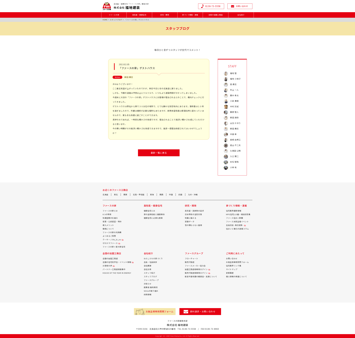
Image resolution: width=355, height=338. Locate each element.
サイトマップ (231, 269)
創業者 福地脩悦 (151, 287)
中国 (171, 194)
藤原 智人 (234, 112)
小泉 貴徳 (234, 101)
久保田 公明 (235, 150)
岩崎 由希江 (235, 139)
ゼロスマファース (110, 243)
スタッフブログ (116, 19)
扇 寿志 (233, 84)
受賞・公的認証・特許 (112, 221)
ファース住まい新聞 (234, 218)
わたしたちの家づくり (153, 258)
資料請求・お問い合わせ (202, 311)
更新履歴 (230, 273)
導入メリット (108, 225)
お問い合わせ (231, 258)
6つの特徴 (107, 214)
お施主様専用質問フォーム (237, 262)
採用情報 (147, 294)
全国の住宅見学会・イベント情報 (117, 262)
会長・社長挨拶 (150, 262)
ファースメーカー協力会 (195, 265)
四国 (180, 194)
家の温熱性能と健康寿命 (154, 214)
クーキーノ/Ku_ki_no (112, 239)
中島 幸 (233, 134)
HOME (105, 19)
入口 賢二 (234, 156)
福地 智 (233, 73)
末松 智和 (234, 161)
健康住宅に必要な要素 (153, 218)
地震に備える (190, 218)
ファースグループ (151, 280)
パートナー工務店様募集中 (114, 269)
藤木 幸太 (234, 95)
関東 (125, 194)
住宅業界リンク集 (233, 265)
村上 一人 (234, 89)
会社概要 (147, 265)
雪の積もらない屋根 (193, 225)
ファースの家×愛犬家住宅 (114, 246)
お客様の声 (107, 265)
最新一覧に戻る (159, 152)
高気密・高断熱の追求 (194, 210)
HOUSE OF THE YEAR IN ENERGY (117, 273)
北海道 (105, 194)
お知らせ (147, 283)
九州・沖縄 (193, 194)
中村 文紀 (234, 106)
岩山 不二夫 (235, 145)
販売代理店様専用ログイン (196, 273)
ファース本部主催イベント (237, 221)
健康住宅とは (149, 210)
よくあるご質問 (109, 236)
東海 (152, 194)
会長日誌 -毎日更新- (234, 225)
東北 (116, 194)
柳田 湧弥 (234, 117)
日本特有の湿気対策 (193, 214)
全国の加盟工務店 (110, 258)
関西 (161, 194)
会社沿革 (147, 269)
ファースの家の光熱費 (112, 232)
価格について (108, 228)
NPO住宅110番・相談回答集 (238, 214)
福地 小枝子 (235, 78)
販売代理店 (189, 262)
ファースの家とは (110, 210)
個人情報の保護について (236, 276)
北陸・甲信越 (138, 194)
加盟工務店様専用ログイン (196, 269)
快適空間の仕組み (110, 218)
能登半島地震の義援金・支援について (201, 276)
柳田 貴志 (128, 77)
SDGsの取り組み (151, 291)
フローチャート (191, 258)
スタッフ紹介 (149, 273)
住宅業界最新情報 (233, 210)
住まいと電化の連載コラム (237, 228)
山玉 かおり (235, 123)
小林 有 (233, 167)
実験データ (189, 221)
